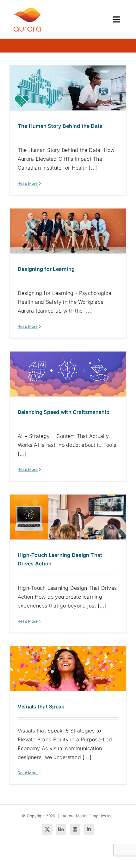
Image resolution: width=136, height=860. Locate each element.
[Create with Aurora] (27, 9)
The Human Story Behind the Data (60, 126)
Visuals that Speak (41, 706)
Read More (28, 183)
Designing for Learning (46, 269)
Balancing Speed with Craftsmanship (63, 412)
